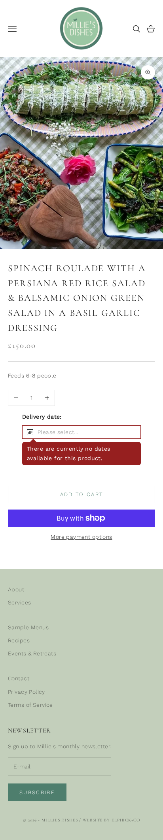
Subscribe (37, 792)
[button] (81, 432)
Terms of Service (30, 705)
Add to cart (81, 494)
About (16, 589)
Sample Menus (28, 627)
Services (19, 602)
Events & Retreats (32, 653)
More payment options (81, 537)
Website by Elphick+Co (111, 820)
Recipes (19, 640)
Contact (18, 678)
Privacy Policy (26, 692)
